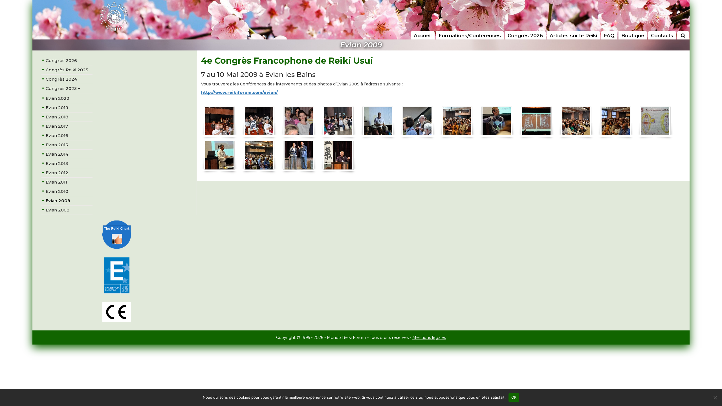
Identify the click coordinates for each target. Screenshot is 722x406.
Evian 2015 (57, 144)
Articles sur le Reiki (573, 35)
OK (514, 397)
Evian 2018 (57, 117)
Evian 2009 (58, 200)
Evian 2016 (57, 135)
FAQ (609, 35)
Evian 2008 (57, 210)
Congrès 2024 (61, 79)
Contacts (662, 35)
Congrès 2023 (61, 88)
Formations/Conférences (470, 35)
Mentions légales (429, 337)
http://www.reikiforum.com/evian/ (239, 92)
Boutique (632, 35)
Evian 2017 (57, 126)
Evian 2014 (57, 154)
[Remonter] (711, 381)
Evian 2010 (57, 191)
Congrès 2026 (525, 35)
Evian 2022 (57, 98)
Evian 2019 (57, 107)
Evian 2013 (57, 163)
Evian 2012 (57, 172)
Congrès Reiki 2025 (67, 69)
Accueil (423, 35)
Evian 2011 (56, 182)
